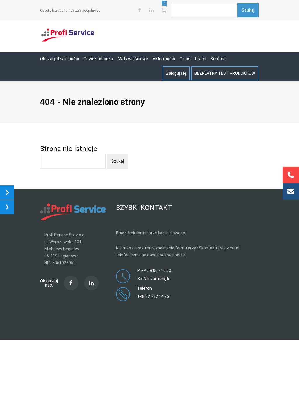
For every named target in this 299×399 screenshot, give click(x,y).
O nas (185, 58)
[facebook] (139, 10)
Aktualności (164, 58)
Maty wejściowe (133, 58)
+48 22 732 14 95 (153, 296)
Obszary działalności (59, 58)
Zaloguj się (176, 73)
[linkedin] (91, 283)
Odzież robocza (98, 58)
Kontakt (218, 58)
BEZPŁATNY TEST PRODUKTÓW (224, 73)
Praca (200, 58)
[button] (291, 191)
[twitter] (151, 10)
